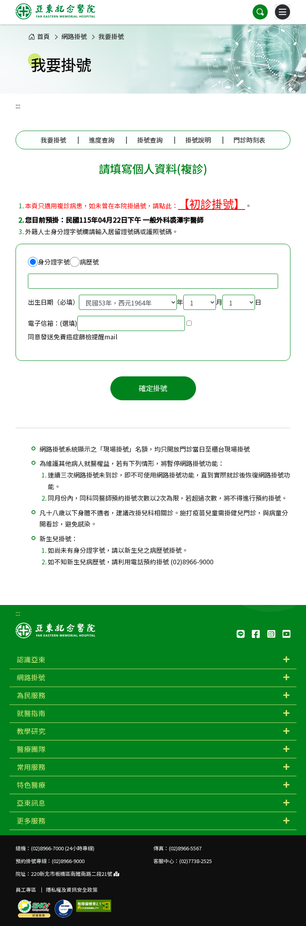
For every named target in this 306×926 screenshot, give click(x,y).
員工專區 (26, 889)
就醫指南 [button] (31, 713)
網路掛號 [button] (31, 677)
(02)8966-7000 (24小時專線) (62, 848)
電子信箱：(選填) (52, 323)
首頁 (43, 36)
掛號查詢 (150, 140)
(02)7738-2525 (195, 861)
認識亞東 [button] (31, 659)
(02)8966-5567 (185, 848)
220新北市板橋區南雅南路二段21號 (72, 873)
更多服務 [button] (31, 821)
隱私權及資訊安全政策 (72, 889)
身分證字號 (54, 261)
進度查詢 (101, 140)
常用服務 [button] (31, 767)
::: (18, 105)
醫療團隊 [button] (31, 749)
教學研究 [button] (31, 731)
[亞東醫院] (55, 12)
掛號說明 (198, 140)
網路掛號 (74, 36)
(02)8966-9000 (68, 861)
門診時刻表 (249, 140)
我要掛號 (111, 36)
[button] (260, 12)
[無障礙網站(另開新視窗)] (93, 906)
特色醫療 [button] (31, 785)
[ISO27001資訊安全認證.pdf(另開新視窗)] (64, 909)
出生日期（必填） (53, 302)
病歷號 (89, 261)
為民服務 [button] (31, 695)
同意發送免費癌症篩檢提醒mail (73, 336)
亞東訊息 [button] (31, 803)
